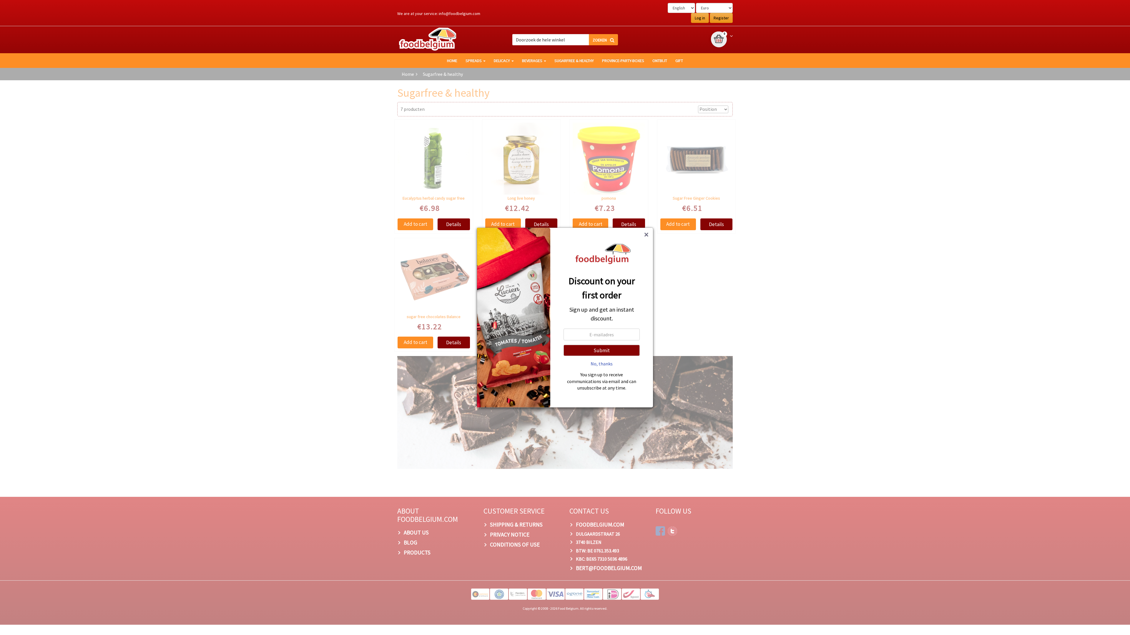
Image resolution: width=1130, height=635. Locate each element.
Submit (602, 350)
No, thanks (602, 364)
